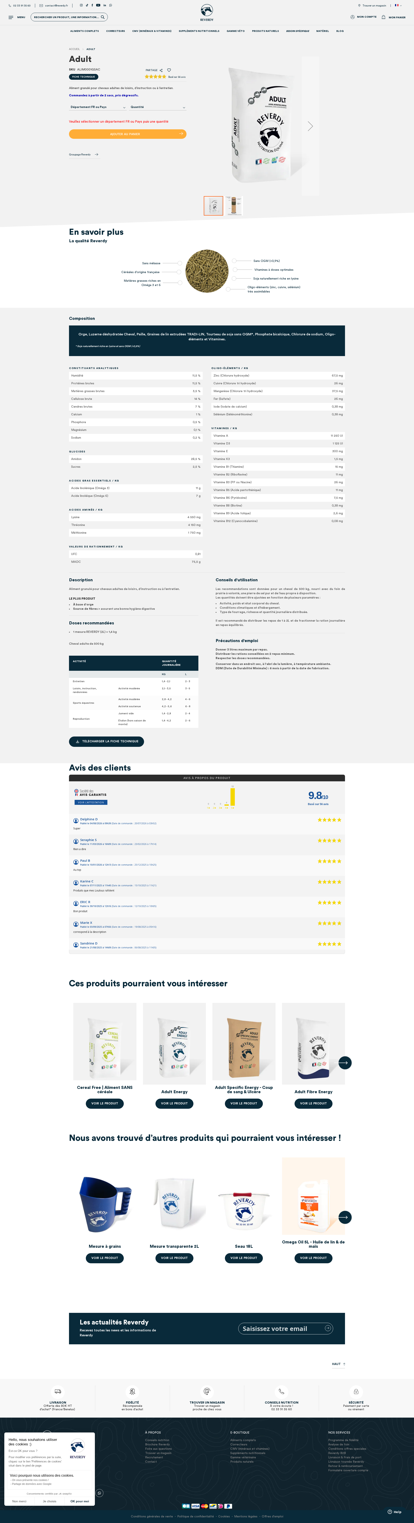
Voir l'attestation (91, 802)
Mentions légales (245, 1516)
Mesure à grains (105, 1246)
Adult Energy (174, 1092)
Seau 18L (244, 1246)
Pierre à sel (383, 1246)
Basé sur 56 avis (176, 77)
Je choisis (49, 1501)
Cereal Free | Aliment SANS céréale (105, 1089)
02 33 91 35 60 (22, 5)
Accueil (74, 49)
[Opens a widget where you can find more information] (394, 1512)
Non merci (19, 1501)
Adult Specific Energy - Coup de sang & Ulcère (244, 1089)
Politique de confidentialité (195, 1516)
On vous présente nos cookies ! (30, 1480)
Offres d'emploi (272, 1516)
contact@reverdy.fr (56, 5)
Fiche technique (83, 76)
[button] (399, 5)
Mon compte (366, 17)
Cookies (224, 1516)
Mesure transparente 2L (174, 1246)
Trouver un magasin (374, 5)
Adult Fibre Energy (35, 1092)
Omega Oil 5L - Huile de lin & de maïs (313, 1244)
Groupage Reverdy (80, 154)
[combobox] (98, 107)
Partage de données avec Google (32, 1483)
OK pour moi (80, 1501)
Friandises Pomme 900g (35, 1246)
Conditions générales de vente (152, 1516)
